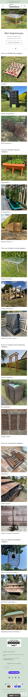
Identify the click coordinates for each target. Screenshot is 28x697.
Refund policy (23, 689)
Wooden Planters (6, 241)
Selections (8, 689)
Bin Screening (5, 407)
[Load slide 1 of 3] (12, 49)
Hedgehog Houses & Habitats (10, 631)
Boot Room (4, 474)
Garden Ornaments (7, 308)
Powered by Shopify (14, 689)
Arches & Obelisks (6, 377)
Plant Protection (6, 143)
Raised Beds (5, 182)
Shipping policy (22, 691)
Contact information (14, 693)
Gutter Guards (5, 503)
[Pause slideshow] (25, 48)
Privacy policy (6, 691)
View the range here (14, 41)
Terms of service (14, 691)
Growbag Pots (5, 212)
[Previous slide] (9, 48)
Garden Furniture (6, 279)
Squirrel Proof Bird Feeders (9, 572)
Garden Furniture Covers (8, 338)
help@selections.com (8, 659)
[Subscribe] (22, 667)
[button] (2, 6)
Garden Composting (7, 113)
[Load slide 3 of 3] (16, 49)
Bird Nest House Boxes (8, 602)
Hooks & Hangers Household (10, 533)
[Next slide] (18, 48)
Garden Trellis (5, 436)
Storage (3, 84)
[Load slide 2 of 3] (14, 49)
